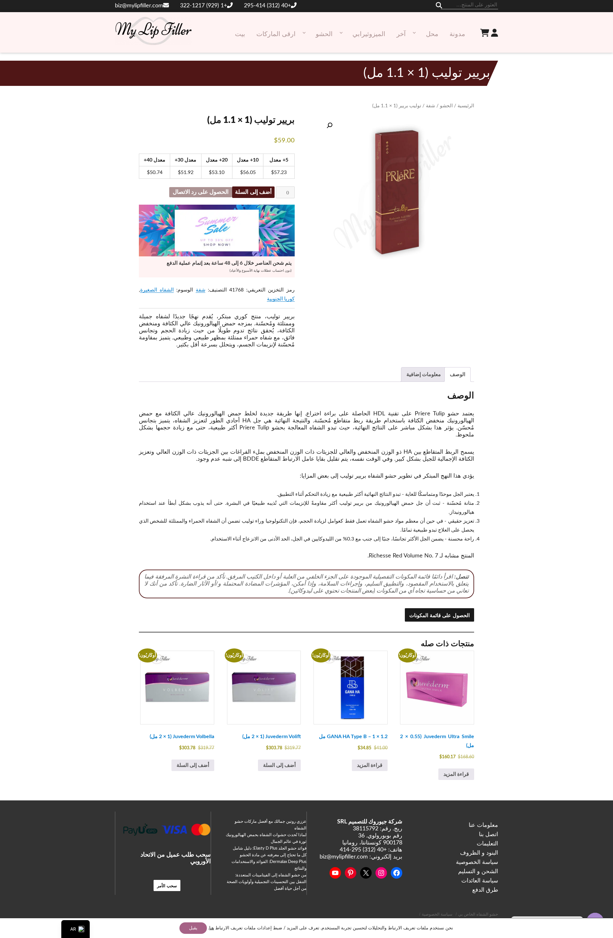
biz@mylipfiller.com (139, 6)
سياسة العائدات (479, 881)
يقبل (193, 928)
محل (432, 34)
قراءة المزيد (456, 774)
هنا (211, 928)
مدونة (457, 34)
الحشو (324, 34)
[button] (329, 125)
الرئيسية (466, 105)
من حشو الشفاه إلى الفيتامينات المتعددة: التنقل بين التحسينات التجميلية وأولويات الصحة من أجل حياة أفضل (266, 882)
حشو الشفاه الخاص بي (478, 914)
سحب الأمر (167, 885)
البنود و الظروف (479, 853)
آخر (401, 34)
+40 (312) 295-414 (267, 6)
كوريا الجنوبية (281, 298)
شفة (430, 105)
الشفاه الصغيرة (157, 289)
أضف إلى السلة (253, 192)
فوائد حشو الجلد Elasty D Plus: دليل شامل (269, 848)
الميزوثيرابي (368, 34)
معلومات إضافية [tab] (423, 374)
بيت (240, 34)
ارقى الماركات (276, 34)
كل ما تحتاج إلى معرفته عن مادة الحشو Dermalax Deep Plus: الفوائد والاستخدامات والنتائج (268, 862)
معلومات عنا (483, 825)
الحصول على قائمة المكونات (439, 615)
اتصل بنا (488, 834)
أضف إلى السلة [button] (279, 765)
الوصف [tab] (457, 374)
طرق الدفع (485, 890)
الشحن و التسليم (478, 871)
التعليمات (487, 844)
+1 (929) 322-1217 (203, 6)
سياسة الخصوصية (477, 862)
